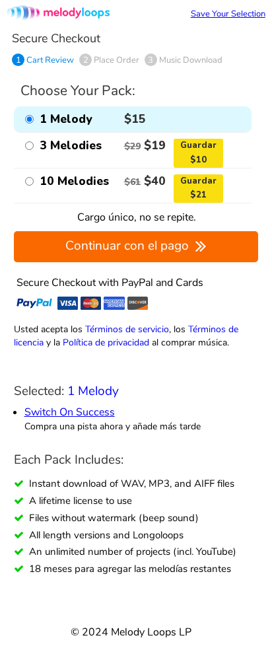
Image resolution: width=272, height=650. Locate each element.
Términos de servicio (127, 329)
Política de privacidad (106, 342)
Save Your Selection (228, 14)
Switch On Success (69, 412)
